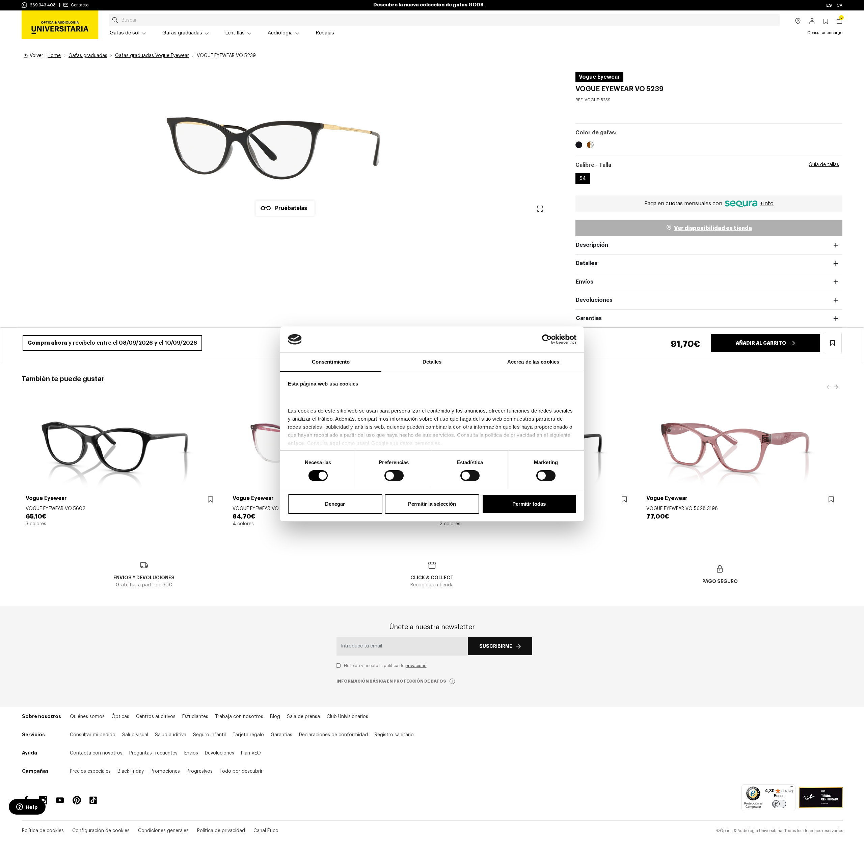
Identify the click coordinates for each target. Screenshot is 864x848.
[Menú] (791, 788)
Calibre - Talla (593, 165)
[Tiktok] (95, 800)
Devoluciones (594, 300)
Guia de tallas (824, 164)
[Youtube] (60, 800)
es (829, 5)
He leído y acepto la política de (385, 666)
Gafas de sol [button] (124, 32)
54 (583, 178)
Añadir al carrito (761, 343)
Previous (829, 387)
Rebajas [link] (325, 32)
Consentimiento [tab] (331, 362)
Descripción (592, 245)
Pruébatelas (291, 208)
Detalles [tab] (432, 362)
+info (767, 203)
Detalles (586, 263)
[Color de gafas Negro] (578, 145)
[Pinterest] (77, 800)
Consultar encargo (824, 33)
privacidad (416, 666)
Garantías (589, 318)
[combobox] (444, 20)
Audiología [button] (280, 32)
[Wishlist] (210, 500)
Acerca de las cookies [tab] (533, 362)
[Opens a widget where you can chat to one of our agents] (27, 807)
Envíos (584, 282)
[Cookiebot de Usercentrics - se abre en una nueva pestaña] (546, 339)
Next (835, 387)
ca (839, 5)
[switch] (394, 475)
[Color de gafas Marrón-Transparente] (590, 145)
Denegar (335, 504)
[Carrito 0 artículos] (839, 21)
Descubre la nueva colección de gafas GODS (428, 4)
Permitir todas (529, 504)
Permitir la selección (432, 504)
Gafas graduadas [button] (182, 32)
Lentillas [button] (235, 32)
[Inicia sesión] (812, 22)
